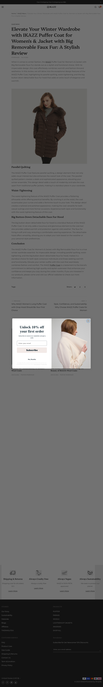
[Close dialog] (88, 321)
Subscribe (32, 350)
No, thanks (32, 359)
